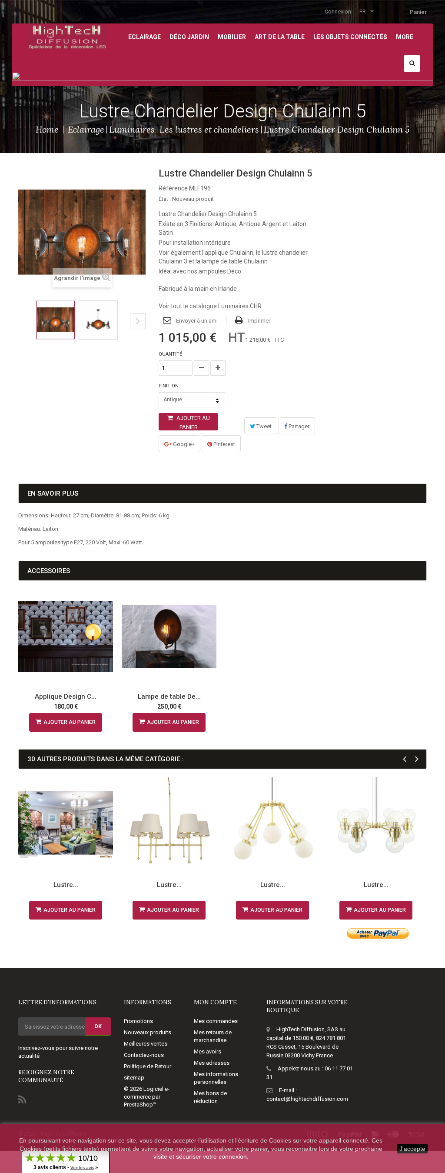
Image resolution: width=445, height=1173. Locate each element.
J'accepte (412, 1148)
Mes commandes (216, 1021)
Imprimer (259, 320)
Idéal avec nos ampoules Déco (200, 271)
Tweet (263, 426)
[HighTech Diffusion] (67, 36)
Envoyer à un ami (197, 320)
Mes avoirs (207, 1051)
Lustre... (65, 885)
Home (47, 129)
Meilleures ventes (145, 1043)
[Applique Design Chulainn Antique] (65, 636)
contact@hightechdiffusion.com (307, 1099)
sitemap (134, 1077)
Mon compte (215, 1002)
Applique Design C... (65, 696)
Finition (169, 386)
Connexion (338, 11)
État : (165, 199)
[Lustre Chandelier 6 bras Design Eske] (376, 824)
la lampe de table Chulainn (232, 261)
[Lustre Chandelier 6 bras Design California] (169, 824)
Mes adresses (211, 1063)
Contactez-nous (144, 1055)
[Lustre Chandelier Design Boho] (272, 824)
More (404, 36)
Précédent (21, 327)
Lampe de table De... (169, 696)
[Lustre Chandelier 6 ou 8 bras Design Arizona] (65, 824)
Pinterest (223, 444)
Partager (298, 426)
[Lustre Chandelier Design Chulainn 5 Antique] (56, 320)
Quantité (170, 354)
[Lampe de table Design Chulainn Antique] (169, 636)
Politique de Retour (147, 1066)
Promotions (138, 1021)
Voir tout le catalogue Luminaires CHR (210, 306)
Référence (173, 188)
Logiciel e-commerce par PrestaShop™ (146, 1097)
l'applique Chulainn (227, 252)
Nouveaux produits (147, 1032)
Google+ (183, 444)
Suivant (138, 321)
